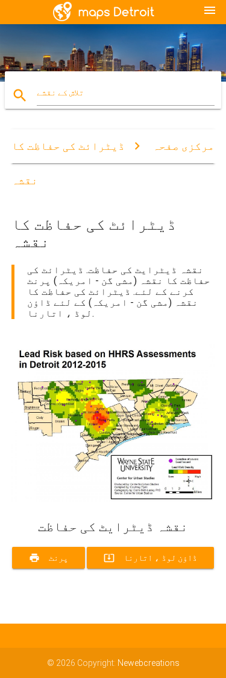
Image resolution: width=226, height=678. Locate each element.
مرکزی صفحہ (183, 146)
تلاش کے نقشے (60, 92)
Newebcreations (149, 663)
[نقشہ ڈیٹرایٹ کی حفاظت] (113, 498)
